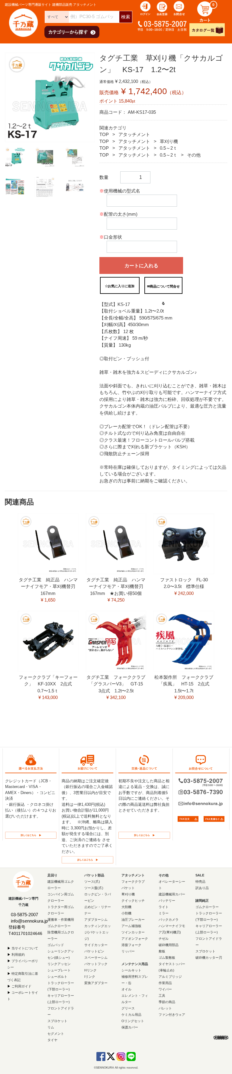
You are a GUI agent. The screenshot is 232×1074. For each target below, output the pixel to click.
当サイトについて (24, 948)
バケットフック (96, 963)
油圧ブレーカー (133, 919)
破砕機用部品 (169, 944)
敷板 (162, 951)
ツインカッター (133, 932)
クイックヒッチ (133, 900)
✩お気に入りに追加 (119, 286)
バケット (128, 887)
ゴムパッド (55, 944)
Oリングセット (132, 1020)
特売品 (200, 881)
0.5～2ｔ (168, 148)
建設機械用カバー (172, 894)
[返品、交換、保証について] (144, 834)
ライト (164, 906)
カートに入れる (141, 265)
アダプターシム (96, 919)
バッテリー (167, 900)
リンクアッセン (59, 963)
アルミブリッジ (170, 976)
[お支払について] (30, 834)
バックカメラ (169, 919)
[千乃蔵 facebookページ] (100, 1056)
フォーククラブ (133, 881)
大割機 (126, 906)
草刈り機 (169, 141)
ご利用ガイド (21, 986)
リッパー (128, 951)
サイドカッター (96, 944)
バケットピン (94, 951)
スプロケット (57, 1020)
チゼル (164, 938)
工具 (162, 995)
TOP (104, 134)
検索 (125, 16)
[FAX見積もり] (214, 818)
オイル (126, 989)
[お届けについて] (87, 859)
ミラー (164, 913)
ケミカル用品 (131, 1014)
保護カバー (129, 1027)
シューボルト (57, 976)
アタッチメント (134, 134)
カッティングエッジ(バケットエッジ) (97, 932)
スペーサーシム (96, 957)
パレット (165, 1008)
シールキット (131, 970)
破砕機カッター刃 (208, 957)
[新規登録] (162, 8)
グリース (128, 1008)
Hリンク (90, 970)
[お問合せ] (179, 8)
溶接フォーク (131, 944)
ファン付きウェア (172, 1014)
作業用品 (165, 982)
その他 (194, 154)
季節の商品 (167, 1001)
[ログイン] (145, 8)
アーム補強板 (131, 925)
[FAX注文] (188, 818)
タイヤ (52, 1039)
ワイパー (165, 989)
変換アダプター (96, 982)
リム (50, 1027)
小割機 (126, 913)
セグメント (55, 1033)
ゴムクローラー (207, 906)
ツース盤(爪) (93, 887)
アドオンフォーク (134, 938)
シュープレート (59, 970)
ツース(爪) (92, 881)
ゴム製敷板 (167, 957)
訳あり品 (202, 887)
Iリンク (89, 976)
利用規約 (18, 954)
